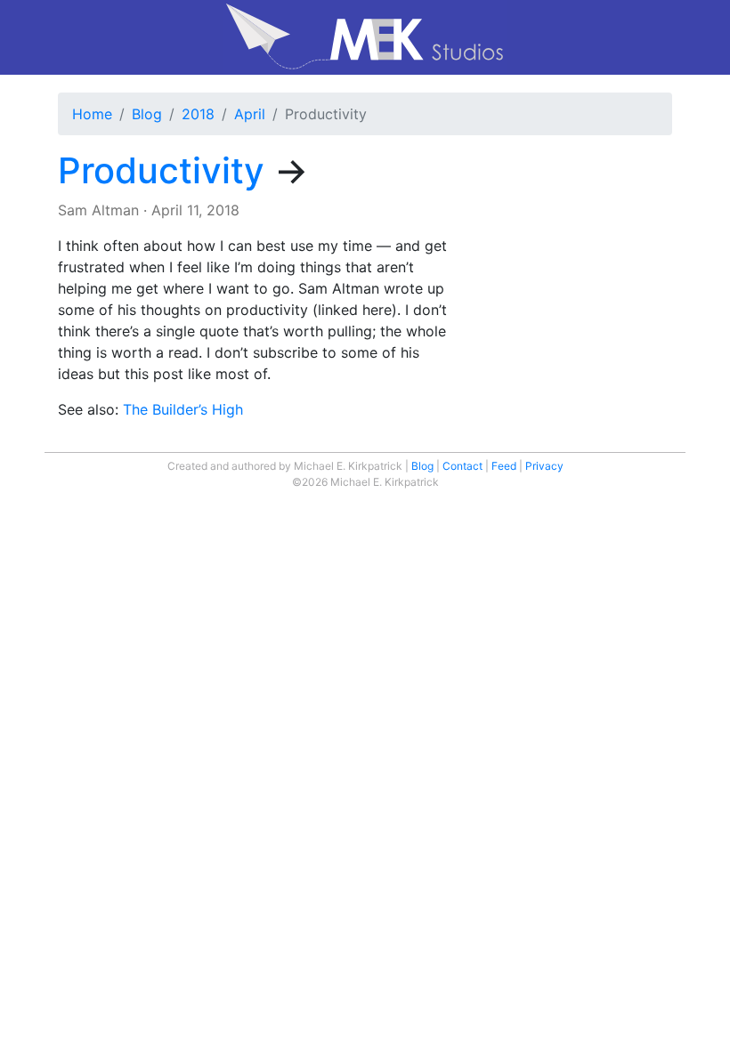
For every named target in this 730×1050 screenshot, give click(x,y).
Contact (462, 465)
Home (92, 114)
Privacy (544, 465)
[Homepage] (365, 37)
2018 (198, 114)
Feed (503, 465)
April (249, 114)
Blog (147, 114)
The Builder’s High (183, 409)
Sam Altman (98, 210)
